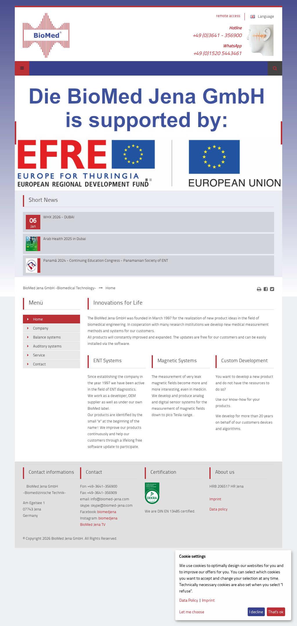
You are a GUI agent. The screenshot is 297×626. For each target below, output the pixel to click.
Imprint (215, 498)
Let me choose (191, 611)
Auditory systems (47, 346)
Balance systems (47, 337)
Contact (39, 364)
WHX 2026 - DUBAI (58, 216)
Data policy (218, 509)
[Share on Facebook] (266, 289)
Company (40, 328)
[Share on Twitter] (272, 289)
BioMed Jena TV (93, 524)
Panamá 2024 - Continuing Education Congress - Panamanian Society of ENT (105, 260)
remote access (228, 15)
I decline (256, 611)
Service (39, 355)
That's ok (275, 611)
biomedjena (106, 511)
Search (275, 68)
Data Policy (188, 600)
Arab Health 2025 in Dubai (64, 238)
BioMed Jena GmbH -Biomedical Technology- (59, 287)
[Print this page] (259, 289)
